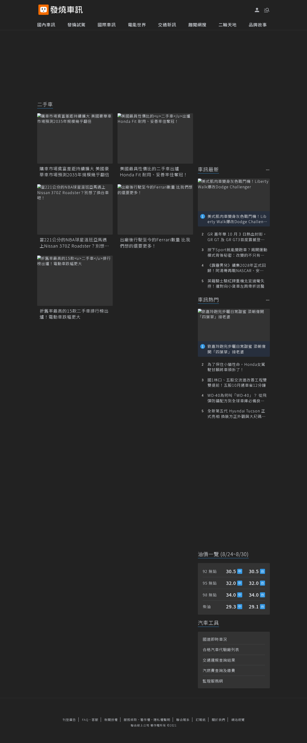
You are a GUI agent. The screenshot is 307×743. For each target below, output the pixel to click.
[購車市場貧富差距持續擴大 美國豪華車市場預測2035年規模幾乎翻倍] (75, 138)
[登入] (257, 10)
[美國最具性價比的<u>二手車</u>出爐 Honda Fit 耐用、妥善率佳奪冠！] (155, 138)
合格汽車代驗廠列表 (221, 649)
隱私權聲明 (162, 719)
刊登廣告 (69, 719)
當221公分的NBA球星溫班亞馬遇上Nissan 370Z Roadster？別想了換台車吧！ (74, 243)
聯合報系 (183, 719)
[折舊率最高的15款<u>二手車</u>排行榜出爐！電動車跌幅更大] (75, 281)
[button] (266, 9)
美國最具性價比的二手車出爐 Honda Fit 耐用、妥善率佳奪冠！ (154, 172)
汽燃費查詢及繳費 (219, 670)
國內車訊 (46, 24)
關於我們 (218, 719)
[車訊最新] (268, 170)
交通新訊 (167, 24)
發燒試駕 (76, 24)
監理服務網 (213, 681)
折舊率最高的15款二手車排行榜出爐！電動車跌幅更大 (74, 314)
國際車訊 (107, 24)
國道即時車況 (215, 639)
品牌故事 (258, 24)
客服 (95, 719)
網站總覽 (238, 719)
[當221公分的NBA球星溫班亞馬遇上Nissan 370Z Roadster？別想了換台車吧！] (75, 209)
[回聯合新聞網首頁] (43, 10)
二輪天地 (227, 24)
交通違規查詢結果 (219, 660)
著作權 (145, 719)
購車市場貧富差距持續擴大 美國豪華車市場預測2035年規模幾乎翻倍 (74, 172)
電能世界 (137, 24)
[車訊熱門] (268, 300)
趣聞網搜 (197, 24)
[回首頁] (66, 10)
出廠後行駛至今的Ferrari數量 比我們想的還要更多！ (155, 243)
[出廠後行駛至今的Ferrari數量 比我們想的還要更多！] (155, 209)
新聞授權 (111, 719)
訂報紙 (201, 719)
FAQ (85, 719)
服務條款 (130, 719)
